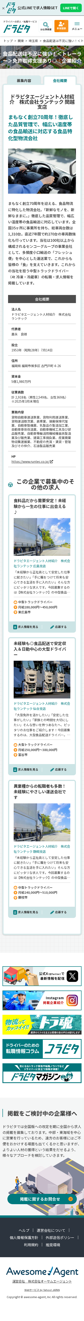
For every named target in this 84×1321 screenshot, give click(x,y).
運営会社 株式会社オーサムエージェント (42, 1281)
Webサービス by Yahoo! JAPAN (42, 1290)
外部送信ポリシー (60, 1237)
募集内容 (24, 80)
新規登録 (61, 28)
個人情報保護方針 (24, 1237)
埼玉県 (33, 40)
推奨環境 (53, 1244)
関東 (21, 40)
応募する (61, 627)
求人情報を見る (28, 627)
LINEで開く (71, 8)
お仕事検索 (46, 29)
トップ (8, 40)
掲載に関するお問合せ (40, 1199)
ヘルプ (24, 1230)
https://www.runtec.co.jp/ (30, 461)
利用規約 (31, 1244)
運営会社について (51, 1230)
